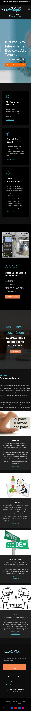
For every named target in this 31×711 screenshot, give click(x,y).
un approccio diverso (13, 103)
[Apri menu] (29, 9)
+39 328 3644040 (16, 16)
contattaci (15, 351)
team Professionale (13, 180)
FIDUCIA (15, 615)
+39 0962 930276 (16, 687)
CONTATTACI (10, 120)
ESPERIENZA (15, 502)
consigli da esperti (12, 140)
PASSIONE (15, 440)
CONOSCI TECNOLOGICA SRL (15, 667)
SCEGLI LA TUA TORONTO (15, 64)
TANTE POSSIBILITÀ (16, 559)
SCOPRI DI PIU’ (12, 296)
